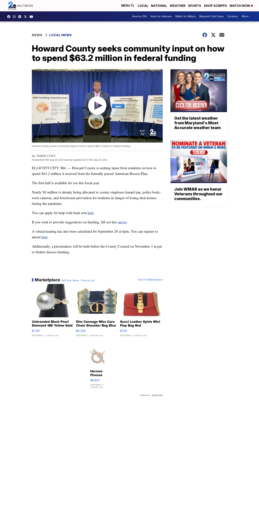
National (159, 6)
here (91, 212)
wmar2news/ (9, 16)
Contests (232, 16)
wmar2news (15, 16)
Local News (60, 35)
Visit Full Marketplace (150, 279)
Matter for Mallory (185, 16)
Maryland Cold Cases (211, 16)
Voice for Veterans (161, 16)
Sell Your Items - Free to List (78, 280)
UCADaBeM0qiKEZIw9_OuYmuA (32, 16)
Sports (194, 6)
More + (246, 16)
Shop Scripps (215, 6)
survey (122, 222)
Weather (177, 6)
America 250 (139, 16)
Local (143, 6)
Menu (126, 5)
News (37, 35)
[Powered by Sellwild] (157, 395)
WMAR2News (20, 16)
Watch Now (240, 6)
